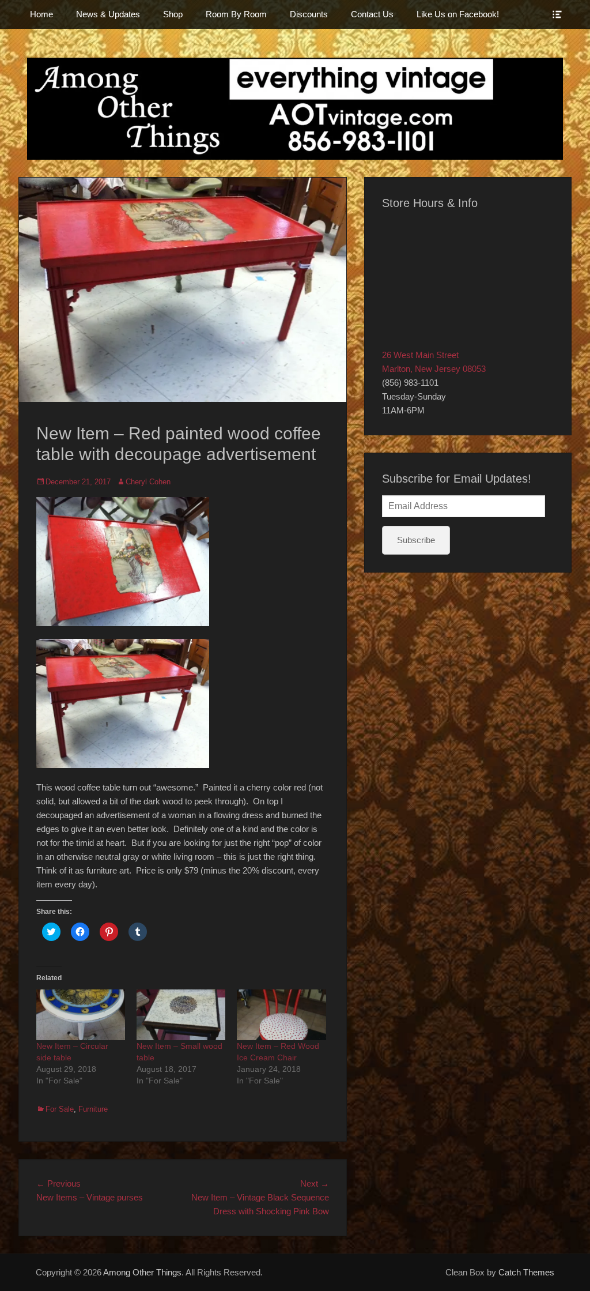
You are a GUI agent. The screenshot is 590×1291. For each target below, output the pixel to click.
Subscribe (416, 540)
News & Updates (108, 14)
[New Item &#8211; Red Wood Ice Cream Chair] (281, 1014)
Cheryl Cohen (148, 481)
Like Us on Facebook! (458, 14)
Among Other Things (142, 1272)
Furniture (93, 1109)
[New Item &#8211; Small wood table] (181, 1014)
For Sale (60, 1109)
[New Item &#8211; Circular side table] (80, 1014)
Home (41, 14)
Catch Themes (526, 1272)
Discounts (309, 14)
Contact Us (372, 14)
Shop (173, 14)
